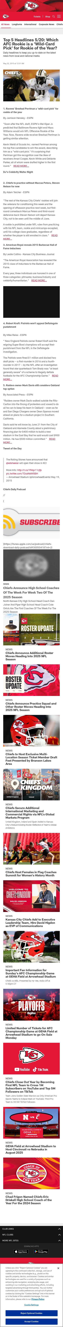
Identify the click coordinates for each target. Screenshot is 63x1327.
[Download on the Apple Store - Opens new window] (20, 1251)
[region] (31, 1295)
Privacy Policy (38, 1299)
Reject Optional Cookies (31, 1313)
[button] (31, 302)
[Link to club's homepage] (5, 15)
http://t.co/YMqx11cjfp (29, 470)
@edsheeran (12, 463)
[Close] (58, 1268)
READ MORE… (21, 166)
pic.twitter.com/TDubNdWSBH (22, 473)
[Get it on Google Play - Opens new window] (41, 1253)
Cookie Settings (31, 1305)
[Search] (53, 16)
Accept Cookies (31, 1321)
